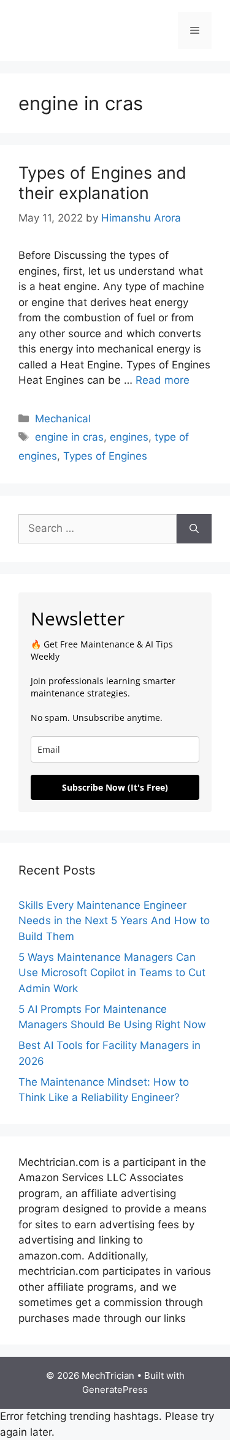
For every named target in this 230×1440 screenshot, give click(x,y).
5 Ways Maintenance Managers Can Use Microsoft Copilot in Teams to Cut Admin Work (111, 972)
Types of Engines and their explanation (102, 183)
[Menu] (195, 30)
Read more (163, 380)
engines (129, 437)
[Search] (194, 528)
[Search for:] (97, 528)
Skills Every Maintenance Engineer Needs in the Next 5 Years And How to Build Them (114, 920)
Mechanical (63, 418)
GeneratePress (115, 1389)
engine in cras (69, 437)
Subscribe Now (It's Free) (115, 787)
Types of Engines (105, 456)
